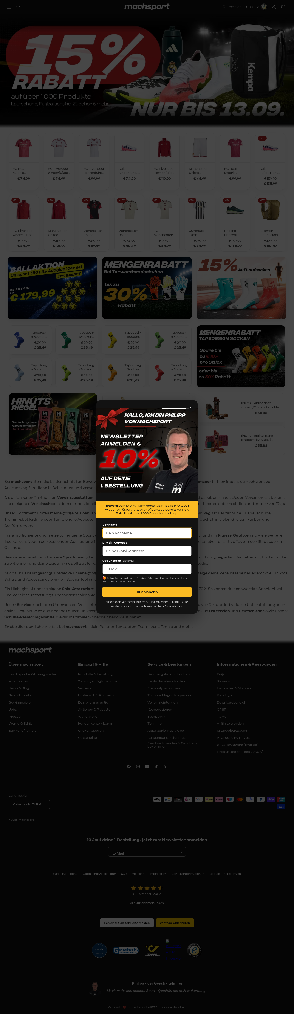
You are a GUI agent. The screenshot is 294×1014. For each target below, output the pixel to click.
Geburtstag (111, 560)
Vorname (109, 524)
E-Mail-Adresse (114, 542)
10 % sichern (147, 592)
